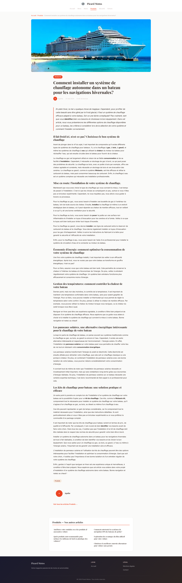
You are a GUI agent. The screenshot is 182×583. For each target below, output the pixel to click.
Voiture (109, 8)
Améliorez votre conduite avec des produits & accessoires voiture (70, 530)
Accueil (72, 8)
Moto (79, 8)
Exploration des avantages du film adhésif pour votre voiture (109, 538)
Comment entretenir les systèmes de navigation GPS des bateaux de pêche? (108, 530)
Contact (125, 570)
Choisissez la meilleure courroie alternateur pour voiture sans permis (110, 544)
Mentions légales (129, 566)
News (86, 8)
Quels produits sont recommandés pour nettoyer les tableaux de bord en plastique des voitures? (71, 539)
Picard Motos (94, 3)
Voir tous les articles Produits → (65, 504)
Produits (93, 8)
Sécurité (102, 8)
